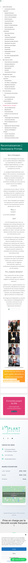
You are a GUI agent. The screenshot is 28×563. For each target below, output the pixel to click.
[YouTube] (12, 438)
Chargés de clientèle (9, 86)
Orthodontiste (8, 80)
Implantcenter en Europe (10, 127)
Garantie (7, 70)
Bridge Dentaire (8, 23)
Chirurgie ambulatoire (10, 64)
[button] (25, 535)
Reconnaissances (9, 111)
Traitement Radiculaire (10, 37)
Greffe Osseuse (8, 19)
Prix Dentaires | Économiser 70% (11, 94)
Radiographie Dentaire (10, 51)
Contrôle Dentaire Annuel (11, 15)
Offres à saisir (14, 411)
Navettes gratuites (9, 66)
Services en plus (7, 60)
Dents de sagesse (9, 27)
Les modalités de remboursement (8, 100)
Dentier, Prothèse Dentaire (11, 25)
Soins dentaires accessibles (11, 62)
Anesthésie (7, 57)
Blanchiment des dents (10, 43)
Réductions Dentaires (10, 97)
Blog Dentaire (8, 109)
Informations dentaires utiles (12, 137)
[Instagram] (8, 438)
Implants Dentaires (9, 13)
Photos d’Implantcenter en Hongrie (10, 122)
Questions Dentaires (9, 135)
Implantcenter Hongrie (9, 105)
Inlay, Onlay (7, 35)
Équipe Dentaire (7, 74)
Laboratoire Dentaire (10, 119)
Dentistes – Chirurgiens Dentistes (10, 77)
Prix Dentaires (7, 91)
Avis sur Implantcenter (10, 107)
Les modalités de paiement (11, 103)
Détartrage (7, 47)
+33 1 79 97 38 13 (9, 455)
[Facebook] (3, 438)
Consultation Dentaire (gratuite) (9, 10)
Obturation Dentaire (9, 33)
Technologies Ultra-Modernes (12, 117)
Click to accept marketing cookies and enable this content (14, 494)
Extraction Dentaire (9, 39)
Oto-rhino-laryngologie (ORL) (12, 55)
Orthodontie (7, 49)
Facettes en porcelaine (10, 45)
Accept (14, 549)
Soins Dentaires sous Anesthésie (9, 30)
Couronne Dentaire (9, 21)
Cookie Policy (10, 561)
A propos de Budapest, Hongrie (10, 130)
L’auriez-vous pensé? (10, 133)
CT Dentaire (7, 53)
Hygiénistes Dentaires (10, 84)
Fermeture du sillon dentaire (11, 41)
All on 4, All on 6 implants (10, 17)
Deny (14, 553)
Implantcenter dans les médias (12, 125)
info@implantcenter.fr (10, 459)
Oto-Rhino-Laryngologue (11, 82)
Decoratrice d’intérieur (10, 88)
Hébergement (8, 68)
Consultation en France (10, 72)
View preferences (14, 557)
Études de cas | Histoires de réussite (11, 114)
